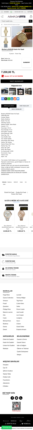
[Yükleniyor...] (31, 16)
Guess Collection (8, 297)
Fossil (5, 303)
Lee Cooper (20, 315)
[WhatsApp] (11, 12)
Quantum (5, 306)
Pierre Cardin (20, 309)
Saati (4, 184)
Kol (25, 182)
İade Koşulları (24, 105)
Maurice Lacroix (8, 312)
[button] (13, 36)
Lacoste (18, 295)
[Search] (30, 21)
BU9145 (16, 182)
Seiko (18, 306)
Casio (5, 318)
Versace (5, 300)
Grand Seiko (20, 326)
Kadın (21, 182)
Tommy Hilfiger (20, 297)
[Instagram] (16, 398)
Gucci (18, 321)
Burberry (10, 182)
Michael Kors (7, 321)
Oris (4, 315)
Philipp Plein (7, 309)
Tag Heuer (19, 300)
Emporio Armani (21, 329)
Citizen (18, 323)
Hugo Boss (6, 295)
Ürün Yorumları (16, 109)
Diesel (5, 329)
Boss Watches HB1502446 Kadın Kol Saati (8, 227)
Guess (5, 326)
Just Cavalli (20, 312)
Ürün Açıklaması (9, 105)
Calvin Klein (20, 303)
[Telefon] (20, 398)
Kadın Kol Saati (21, 192)
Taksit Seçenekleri (16, 81)
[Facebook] (12, 398)
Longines (19, 318)
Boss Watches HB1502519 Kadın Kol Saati (22, 227)
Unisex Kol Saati (16, 194)
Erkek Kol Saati (9, 192)
